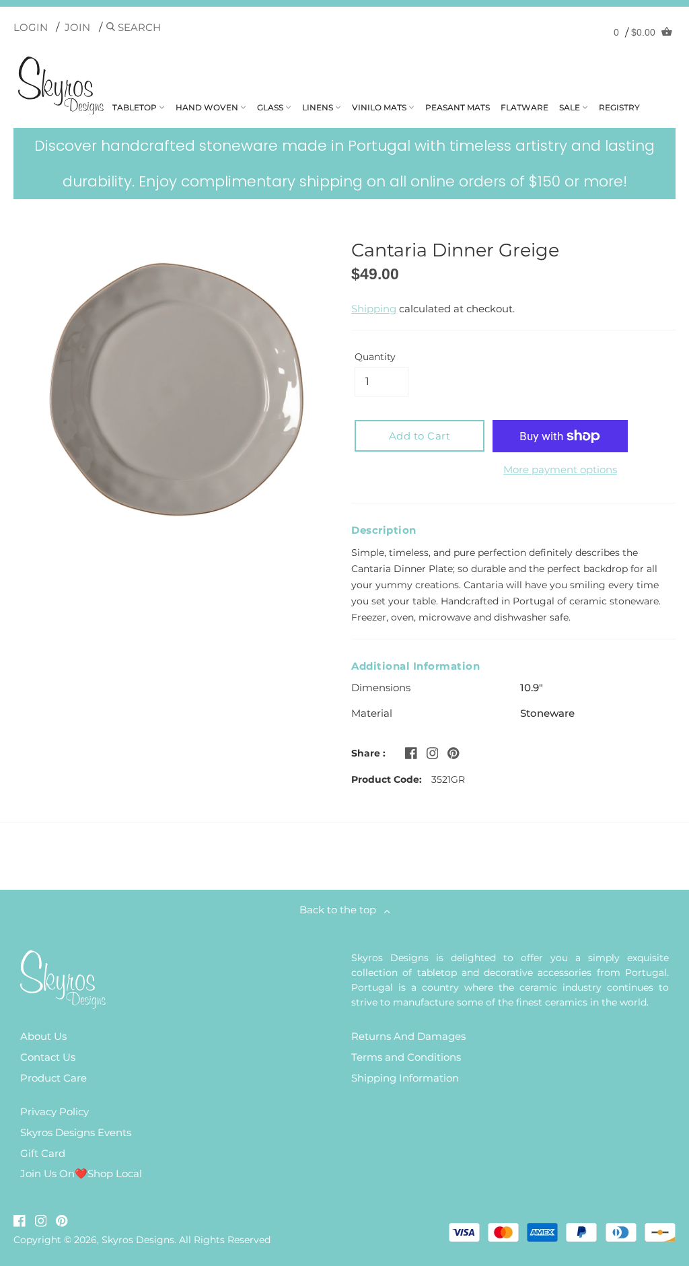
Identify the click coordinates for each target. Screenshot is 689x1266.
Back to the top (341, 909)
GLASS (271, 107)
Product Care (53, 1077)
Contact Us (47, 1057)
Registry (619, 107)
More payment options (560, 469)
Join (77, 27)
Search (138, 27)
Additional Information (415, 666)
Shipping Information (405, 1077)
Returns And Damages (408, 1036)
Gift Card (42, 1153)
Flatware (524, 107)
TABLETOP (135, 107)
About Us (43, 1036)
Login (30, 27)
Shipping (373, 308)
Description (383, 530)
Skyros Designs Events (75, 1132)
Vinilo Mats (380, 107)
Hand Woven (208, 107)
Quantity (375, 357)
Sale (570, 107)
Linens (318, 107)
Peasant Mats (457, 107)
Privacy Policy (54, 1111)
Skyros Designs (138, 1240)
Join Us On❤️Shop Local (81, 1173)
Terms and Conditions (406, 1057)
